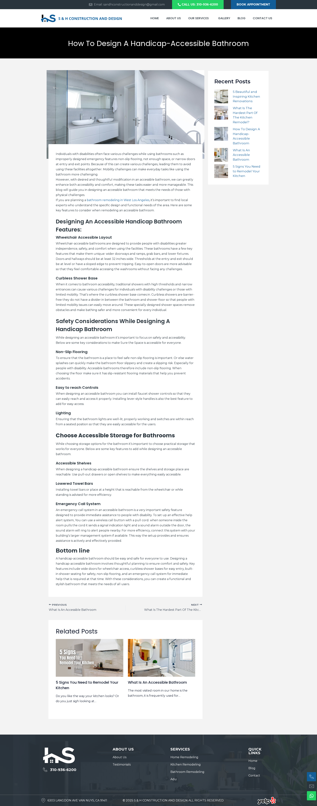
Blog (241, 18)
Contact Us (262, 18)
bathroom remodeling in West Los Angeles (118, 200)
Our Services (198, 18)
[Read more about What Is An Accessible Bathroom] (161, 657)
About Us (173, 18)
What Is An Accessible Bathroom (157, 682)
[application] (210, 18)
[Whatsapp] (311, 795)
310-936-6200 (63, 769)
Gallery (224, 18)
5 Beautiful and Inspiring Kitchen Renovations (246, 96)
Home (154, 18)
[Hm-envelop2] (311, 786)
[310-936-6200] (45, 769)
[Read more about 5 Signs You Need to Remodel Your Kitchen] (89, 657)
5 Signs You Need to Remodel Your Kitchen (246, 171)
